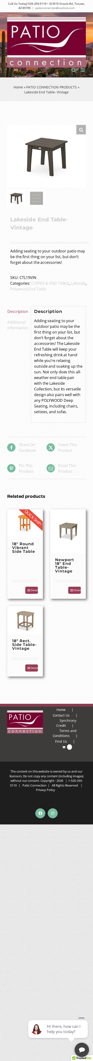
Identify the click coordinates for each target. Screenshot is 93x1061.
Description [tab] (17, 311)
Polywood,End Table (28, 289)
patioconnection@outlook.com (55, 8)
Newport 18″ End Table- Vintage (64, 565)
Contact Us (61, 715)
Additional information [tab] (17, 325)
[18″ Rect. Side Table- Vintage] (25, 620)
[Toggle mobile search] (73, 70)
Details (34, 590)
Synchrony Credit (66, 723)
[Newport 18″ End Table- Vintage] (68, 531)
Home (18, 87)
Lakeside (78, 283)
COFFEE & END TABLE (50, 283)
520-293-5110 (36, 4)
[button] (81, 129)
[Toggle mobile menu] (83, 70)
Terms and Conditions (65, 733)
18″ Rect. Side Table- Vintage (24, 645)
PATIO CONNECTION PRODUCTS (51, 87)
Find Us (61, 741)
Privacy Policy (45, 790)
